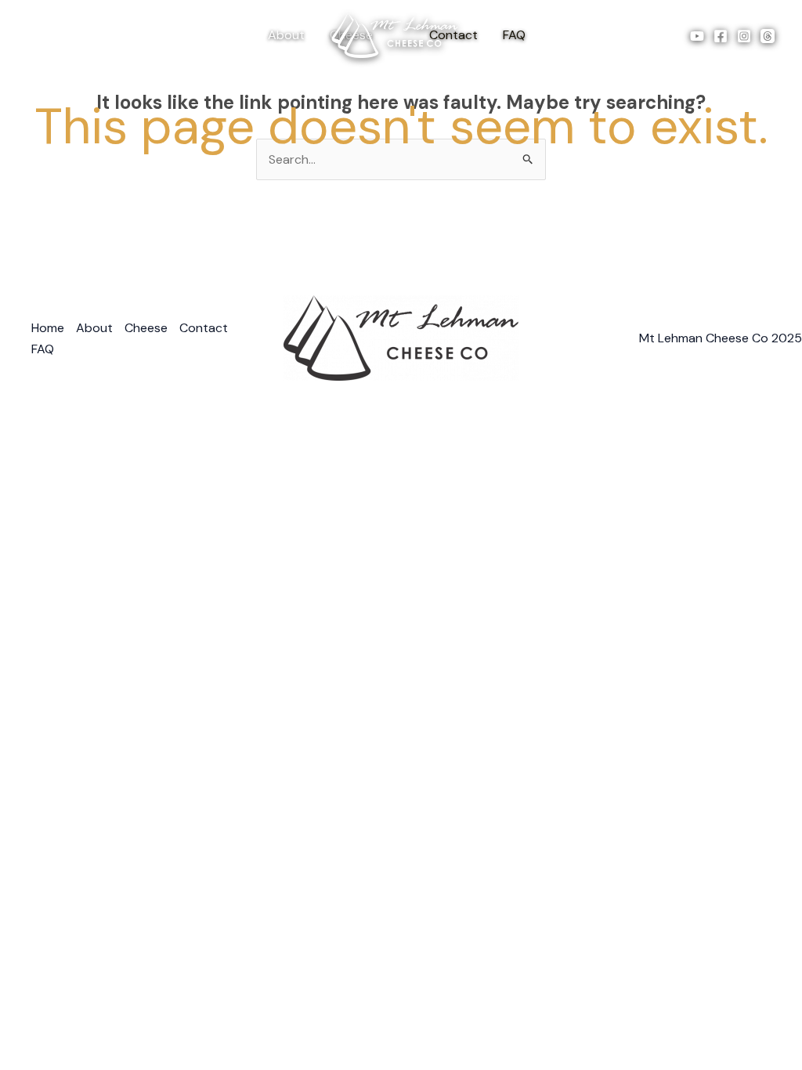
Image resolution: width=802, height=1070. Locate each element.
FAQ (514, 35)
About (286, 35)
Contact (203, 328)
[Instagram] (744, 36)
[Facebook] (720, 36)
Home (47, 328)
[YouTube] (697, 36)
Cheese (146, 328)
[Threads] (767, 36)
